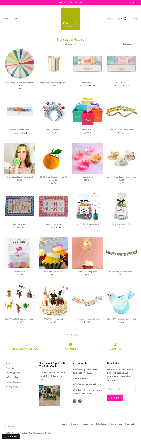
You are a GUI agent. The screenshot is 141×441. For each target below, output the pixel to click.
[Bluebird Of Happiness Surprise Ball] (121, 300)
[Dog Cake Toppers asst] (53, 300)
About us (10, 363)
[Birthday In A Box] (87, 111)
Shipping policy (13, 372)
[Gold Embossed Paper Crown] (121, 111)
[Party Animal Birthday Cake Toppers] (19, 300)
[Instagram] (80, 401)
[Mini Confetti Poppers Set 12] (87, 205)
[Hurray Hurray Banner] (53, 205)
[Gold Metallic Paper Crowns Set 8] (19, 158)
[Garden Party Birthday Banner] (121, 253)
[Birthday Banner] (19, 205)
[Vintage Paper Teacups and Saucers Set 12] (121, 158)
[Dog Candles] (87, 63)
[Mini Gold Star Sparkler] (87, 253)
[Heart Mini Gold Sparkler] (53, 253)
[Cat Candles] (121, 63)
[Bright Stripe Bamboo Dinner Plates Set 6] (19, 63)
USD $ (131, 2)
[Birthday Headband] (53, 111)
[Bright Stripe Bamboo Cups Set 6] (53, 63)
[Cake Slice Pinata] (19, 253)
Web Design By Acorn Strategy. (40, 433)
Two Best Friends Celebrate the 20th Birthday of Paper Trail (52, 376)
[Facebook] (74, 401)
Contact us (10, 368)
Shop (17, 19)
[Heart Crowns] (87, 158)
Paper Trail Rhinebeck (20, 433)
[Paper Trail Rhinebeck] (70, 18)
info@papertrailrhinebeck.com (87, 384)
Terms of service (13, 382)
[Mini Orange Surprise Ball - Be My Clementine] (53, 158)
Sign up (115, 398)
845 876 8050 (80, 378)
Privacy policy (12, 386)
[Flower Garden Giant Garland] (87, 300)
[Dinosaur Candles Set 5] (19, 111)
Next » (74, 335)
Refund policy (12, 377)
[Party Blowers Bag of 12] (121, 205)
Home (7, 19)
